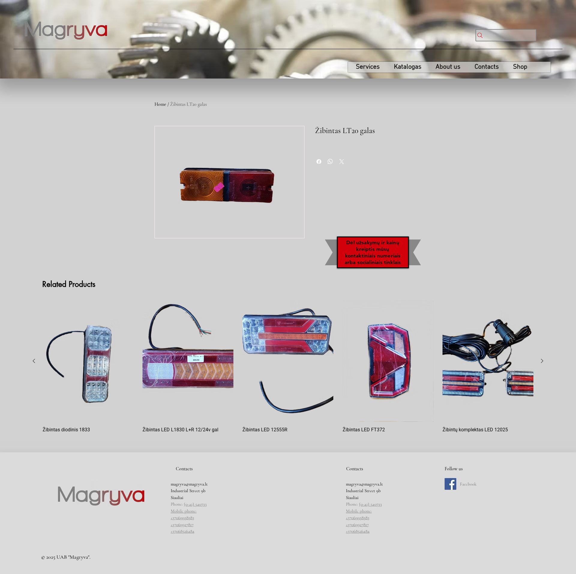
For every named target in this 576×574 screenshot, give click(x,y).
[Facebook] (450, 484)
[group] (288, 369)
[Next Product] (542, 360)
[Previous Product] (34, 360)
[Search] (506, 35)
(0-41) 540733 (195, 504)
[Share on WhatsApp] (330, 161)
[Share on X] (341, 161)
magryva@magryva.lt (189, 484)
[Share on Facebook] (318, 161)
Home (160, 104)
